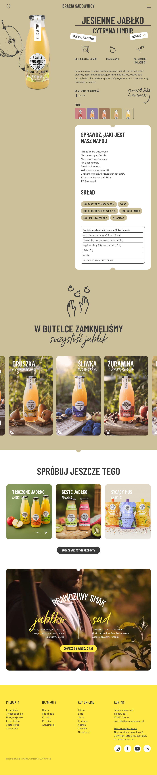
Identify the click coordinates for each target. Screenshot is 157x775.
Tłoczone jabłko (14, 713)
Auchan (82, 724)
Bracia (45, 709)
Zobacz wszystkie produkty (78, 550)
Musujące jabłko (14, 717)
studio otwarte (21, 758)
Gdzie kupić (48, 713)
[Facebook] (127, 749)
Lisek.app (83, 720)
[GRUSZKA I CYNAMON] (116, 113)
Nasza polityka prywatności (128, 732)
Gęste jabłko (12, 724)
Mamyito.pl (83, 732)
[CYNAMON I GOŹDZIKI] (104, 113)
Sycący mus (12, 728)
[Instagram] (117, 749)
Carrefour (83, 728)
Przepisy (46, 720)
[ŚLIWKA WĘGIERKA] (92, 113)
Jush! (81, 717)
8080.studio (45, 758)
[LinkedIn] (147, 749)
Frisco (81, 709)
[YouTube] (137, 749)
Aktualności (48, 724)
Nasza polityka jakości (125, 728)
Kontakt (46, 717)
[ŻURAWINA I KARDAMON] (80, 113)
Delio (80, 713)
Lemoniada (12, 709)
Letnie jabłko (13, 720)
